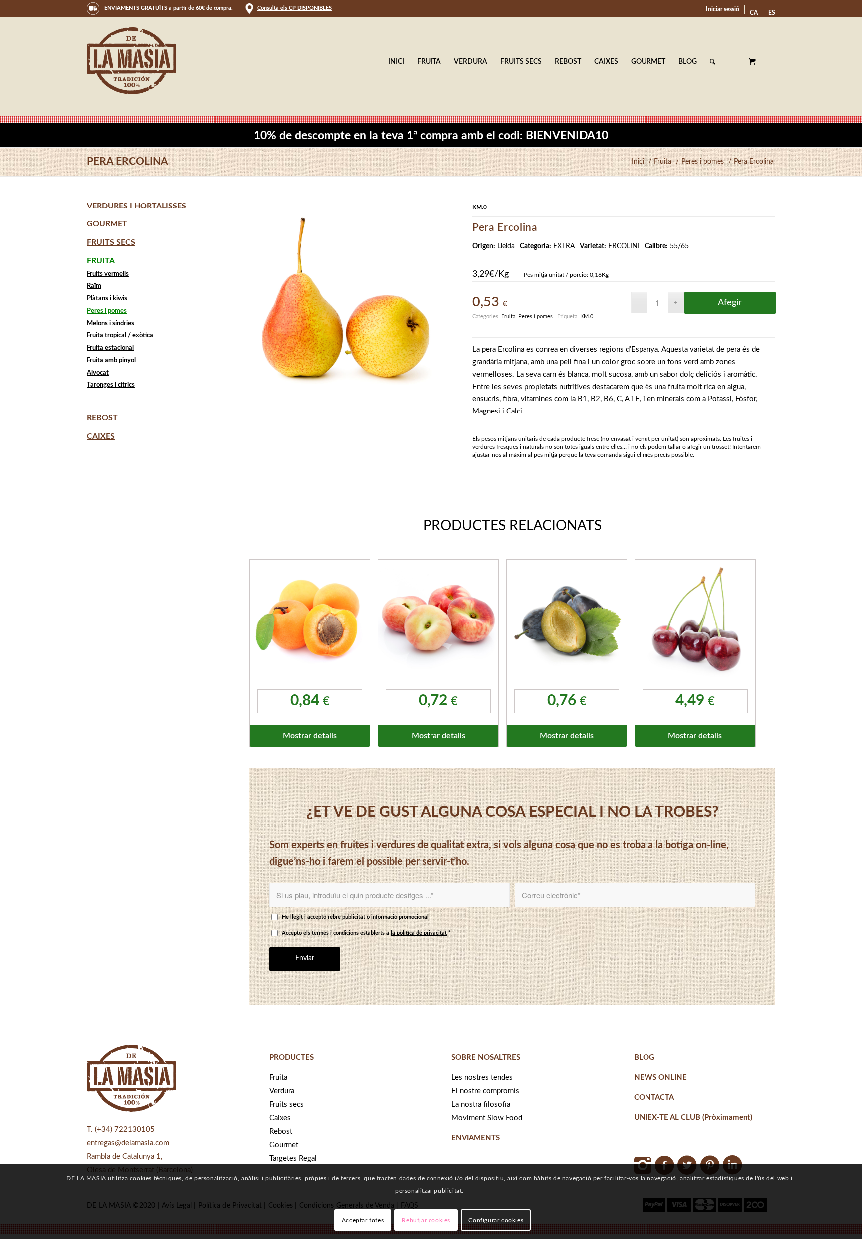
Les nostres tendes (482, 1077)
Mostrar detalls (310, 736)
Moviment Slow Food (486, 1118)
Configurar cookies (495, 1220)
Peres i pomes (535, 316)
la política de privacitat (419, 933)
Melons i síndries (110, 323)
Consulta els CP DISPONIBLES (294, 8)
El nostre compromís (485, 1091)
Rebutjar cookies (426, 1220)
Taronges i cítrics (111, 385)
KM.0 (586, 316)
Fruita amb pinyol (111, 360)
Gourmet (107, 224)
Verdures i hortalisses (136, 206)
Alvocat (98, 373)
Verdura (281, 1091)
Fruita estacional (110, 348)
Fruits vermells (108, 274)
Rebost (102, 418)
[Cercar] (712, 61)
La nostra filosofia (480, 1104)
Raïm (94, 286)
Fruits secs (111, 242)
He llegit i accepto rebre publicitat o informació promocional (355, 917)
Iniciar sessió (722, 9)
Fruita (508, 316)
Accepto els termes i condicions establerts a (366, 933)
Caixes (101, 436)
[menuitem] (723, 9)
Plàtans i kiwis (107, 298)
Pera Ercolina (127, 161)
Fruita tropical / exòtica (120, 335)
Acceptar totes (363, 1220)
